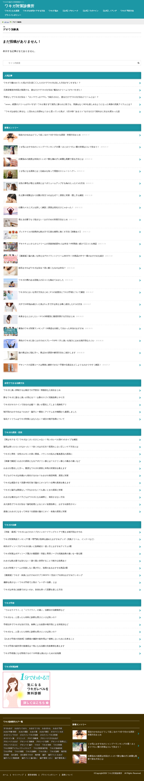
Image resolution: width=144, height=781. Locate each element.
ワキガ (37, 745)
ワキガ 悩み (53, 11)
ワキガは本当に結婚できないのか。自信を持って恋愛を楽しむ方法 (33, 589)
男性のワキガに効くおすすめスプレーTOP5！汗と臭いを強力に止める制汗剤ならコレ (61, 340)
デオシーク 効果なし (59, 742)
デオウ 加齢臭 (33, 738)
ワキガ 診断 (54, 751)
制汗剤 (63, 751)
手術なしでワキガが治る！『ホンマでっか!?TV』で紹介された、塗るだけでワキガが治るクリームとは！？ (51, 97)
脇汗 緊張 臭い (60, 758)
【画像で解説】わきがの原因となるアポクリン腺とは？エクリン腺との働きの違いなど (42, 461)
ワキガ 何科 (46, 745)
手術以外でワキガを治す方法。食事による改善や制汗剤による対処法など (36, 624)
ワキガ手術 (8, 751)
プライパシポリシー (13, 15)
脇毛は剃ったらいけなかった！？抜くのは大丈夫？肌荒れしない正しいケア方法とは (41, 447)
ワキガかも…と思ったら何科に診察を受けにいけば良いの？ (30, 617)
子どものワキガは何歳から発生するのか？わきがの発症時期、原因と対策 (36, 475)
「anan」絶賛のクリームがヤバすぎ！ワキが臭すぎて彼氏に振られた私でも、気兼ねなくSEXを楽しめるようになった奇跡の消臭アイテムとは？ (68, 104)
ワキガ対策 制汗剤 (41, 748)
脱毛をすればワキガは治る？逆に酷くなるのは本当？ (47, 268)
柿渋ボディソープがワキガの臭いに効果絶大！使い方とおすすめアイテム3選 (38, 546)
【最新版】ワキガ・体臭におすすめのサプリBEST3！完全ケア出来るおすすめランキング (43, 575)
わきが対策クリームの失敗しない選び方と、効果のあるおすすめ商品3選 (36, 568)
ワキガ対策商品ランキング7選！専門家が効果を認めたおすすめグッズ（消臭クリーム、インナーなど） (49, 539)
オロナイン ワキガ (11, 735)
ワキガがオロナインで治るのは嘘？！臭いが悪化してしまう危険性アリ (35, 404)
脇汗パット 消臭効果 (11, 758)
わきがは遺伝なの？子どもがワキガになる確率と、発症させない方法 (34, 497)
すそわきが (8, 728)
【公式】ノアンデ (109, 11)
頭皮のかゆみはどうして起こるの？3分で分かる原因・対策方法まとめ (54, 135)
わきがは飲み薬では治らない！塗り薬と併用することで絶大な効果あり (35, 561)
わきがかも (46, 728)
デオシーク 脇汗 (26, 745)
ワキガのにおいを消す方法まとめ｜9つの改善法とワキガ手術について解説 (56, 292)
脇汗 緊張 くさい (46, 758)
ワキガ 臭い (43, 751)
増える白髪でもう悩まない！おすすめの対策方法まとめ (47, 219)
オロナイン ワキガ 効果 (29, 735)
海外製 (37, 755)
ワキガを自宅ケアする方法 (34, 11)
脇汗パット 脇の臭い (29, 758)
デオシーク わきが (11, 742)
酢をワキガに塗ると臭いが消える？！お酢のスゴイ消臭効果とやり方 (34, 397)
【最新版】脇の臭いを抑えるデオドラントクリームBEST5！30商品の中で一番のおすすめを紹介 (66, 256)
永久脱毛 (14, 755)
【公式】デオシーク (70, 11)
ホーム (5, 775)
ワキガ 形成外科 (56, 748)
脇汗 (44, 755)
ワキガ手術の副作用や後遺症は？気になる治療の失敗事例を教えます (34, 646)
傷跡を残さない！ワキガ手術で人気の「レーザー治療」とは (30, 582)
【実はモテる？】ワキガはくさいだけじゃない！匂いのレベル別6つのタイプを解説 (40, 439)
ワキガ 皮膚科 (31, 751)
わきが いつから (21, 728)
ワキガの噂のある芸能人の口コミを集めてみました (46, 280)
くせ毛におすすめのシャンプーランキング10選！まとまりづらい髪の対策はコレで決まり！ (63, 147)
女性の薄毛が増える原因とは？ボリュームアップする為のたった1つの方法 (56, 183)
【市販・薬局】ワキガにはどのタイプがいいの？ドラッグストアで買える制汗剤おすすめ (43, 532)
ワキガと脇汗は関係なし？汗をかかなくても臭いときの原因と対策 (33, 490)
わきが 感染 (23, 732)
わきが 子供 (57, 728)
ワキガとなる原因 (12, 11)
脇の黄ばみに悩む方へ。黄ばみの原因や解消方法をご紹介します (51, 352)
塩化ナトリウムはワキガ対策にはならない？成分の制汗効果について (34, 419)
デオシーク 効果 (42, 742)
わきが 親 (33, 732)
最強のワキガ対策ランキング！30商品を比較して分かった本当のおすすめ (56, 328)
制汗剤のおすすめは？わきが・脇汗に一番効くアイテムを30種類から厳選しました (40, 412)
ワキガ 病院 (19, 751)
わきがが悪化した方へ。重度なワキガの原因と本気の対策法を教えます (35, 468)
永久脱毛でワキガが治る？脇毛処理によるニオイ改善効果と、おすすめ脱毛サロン (40, 504)
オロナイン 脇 (9, 738)
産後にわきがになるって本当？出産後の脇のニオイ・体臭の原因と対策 (35, 511)
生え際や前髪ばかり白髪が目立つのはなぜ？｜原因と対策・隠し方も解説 (55, 195)
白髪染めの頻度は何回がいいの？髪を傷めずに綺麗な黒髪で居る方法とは (55, 159)
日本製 (6, 755)
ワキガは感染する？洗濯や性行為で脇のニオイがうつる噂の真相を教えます (37, 482)
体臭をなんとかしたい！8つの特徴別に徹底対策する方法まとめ (51, 316)
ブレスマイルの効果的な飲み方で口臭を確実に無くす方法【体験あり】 (54, 232)
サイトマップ (18, 775)
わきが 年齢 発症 (10, 732)
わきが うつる (34, 728)
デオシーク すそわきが (49, 738)
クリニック (21, 738)
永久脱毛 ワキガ (26, 755)
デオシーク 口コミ (11, 745)
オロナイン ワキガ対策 (49, 735)
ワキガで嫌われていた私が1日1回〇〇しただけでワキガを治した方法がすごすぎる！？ (42, 83)
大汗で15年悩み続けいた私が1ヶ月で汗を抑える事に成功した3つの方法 (55, 304)
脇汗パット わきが (55, 755)
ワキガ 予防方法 (127, 11)
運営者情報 (32, 775)
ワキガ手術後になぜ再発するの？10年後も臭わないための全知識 (32, 653)
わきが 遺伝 (44, 732)
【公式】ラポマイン (90, 11)
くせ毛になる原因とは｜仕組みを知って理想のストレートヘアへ (51, 171)
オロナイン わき (57, 732)
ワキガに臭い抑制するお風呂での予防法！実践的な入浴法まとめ (32, 390)
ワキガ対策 (57, 745)
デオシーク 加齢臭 (27, 742)
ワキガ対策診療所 (20, 5)
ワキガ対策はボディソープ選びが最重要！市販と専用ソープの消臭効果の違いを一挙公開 (43, 553)
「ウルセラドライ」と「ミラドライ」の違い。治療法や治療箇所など (34, 610)
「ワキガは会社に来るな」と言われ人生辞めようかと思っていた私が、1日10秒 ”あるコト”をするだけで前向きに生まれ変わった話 (62, 111)
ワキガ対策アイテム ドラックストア (17, 748)
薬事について (67, 775)
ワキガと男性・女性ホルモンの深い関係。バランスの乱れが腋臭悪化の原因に (38, 454)
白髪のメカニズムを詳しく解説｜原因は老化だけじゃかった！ (50, 207)
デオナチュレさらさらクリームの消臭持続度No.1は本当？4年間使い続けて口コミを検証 (62, 244)
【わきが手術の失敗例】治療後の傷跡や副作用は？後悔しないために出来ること (39, 639)
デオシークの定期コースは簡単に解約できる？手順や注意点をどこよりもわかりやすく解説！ (64, 365)
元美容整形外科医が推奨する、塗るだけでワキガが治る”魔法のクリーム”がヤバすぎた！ (43, 90)
